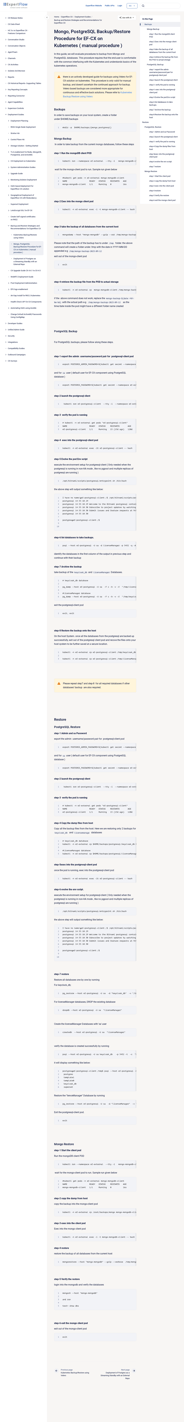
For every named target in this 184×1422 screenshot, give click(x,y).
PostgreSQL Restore (153, 127)
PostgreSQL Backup (155, 64)
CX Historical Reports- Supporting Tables (24, 83)
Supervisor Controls (16, 108)
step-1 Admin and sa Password (162, 132)
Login (120, 6)
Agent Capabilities (15, 102)
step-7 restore (155, 166)
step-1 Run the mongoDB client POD (162, 35)
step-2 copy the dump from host (162, 181)
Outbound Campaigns (17, 354)
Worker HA (15, 133)
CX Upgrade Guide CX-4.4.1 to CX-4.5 (26, 270)
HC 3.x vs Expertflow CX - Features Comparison (18, 31)
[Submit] (143, 5)
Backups (148, 24)
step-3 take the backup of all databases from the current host (162, 50)
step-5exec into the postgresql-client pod (162, 155)
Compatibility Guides (16, 348)
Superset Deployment (19, 204)
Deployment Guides (16, 114)
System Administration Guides (23, 167)
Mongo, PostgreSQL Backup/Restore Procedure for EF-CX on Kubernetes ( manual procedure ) (28, 248)
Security (11, 336)
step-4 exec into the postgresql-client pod (162, 91)
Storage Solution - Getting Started (24, 146)
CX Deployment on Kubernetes (23, 161)
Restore (145, 122)
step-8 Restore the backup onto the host (163, 116)
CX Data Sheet (14, 24)
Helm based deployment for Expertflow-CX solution (22, 187)
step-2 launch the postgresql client (163, 80)
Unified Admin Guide (16, 329)
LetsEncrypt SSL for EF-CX (21, 210)
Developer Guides (15, 323)
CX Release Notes (15, 18)
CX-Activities (13, 64)
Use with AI (126, 18)
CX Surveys (12, 361)
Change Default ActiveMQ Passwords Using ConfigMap (26, 315)
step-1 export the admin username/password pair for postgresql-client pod (161, 72)
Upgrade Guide (17, 173)
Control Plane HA (17, 139)
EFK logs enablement (19, 289)
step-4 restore (155, 191)
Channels (12, 58)
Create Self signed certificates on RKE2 (23, 218)
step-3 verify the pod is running (162, 85)
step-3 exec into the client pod (161, 186)
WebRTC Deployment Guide (22, 277)
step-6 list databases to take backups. (161, 103)
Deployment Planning (19, 121)
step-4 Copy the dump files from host (162, 147)
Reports (11, 77)
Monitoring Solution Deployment (24, 180)
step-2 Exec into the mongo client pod (162, 43)
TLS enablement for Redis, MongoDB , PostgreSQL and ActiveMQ (26, 153)
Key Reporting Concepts (17, 89)
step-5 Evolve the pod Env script (162, 97)
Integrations (13, 342)
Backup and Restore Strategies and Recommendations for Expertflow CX (26, 227)
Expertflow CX (67, 17)
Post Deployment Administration (24, 283)
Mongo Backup (153, 29)
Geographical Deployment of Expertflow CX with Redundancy (24, 196)
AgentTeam (12, 52)
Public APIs (109, 6)
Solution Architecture (16, 71)
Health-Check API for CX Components (26, 302)
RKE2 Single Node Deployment (23, 127)
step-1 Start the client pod (159, 176)
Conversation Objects (16, 46)
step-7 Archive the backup (160, 110)
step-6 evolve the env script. (160, 162)
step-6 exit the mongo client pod (162, 200)
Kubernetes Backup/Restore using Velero (25, 236)
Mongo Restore (151, 171)
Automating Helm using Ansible (23, 308)
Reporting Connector (16, 96)
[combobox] (160, 6)
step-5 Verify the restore (159, 195)
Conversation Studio (16, 39)
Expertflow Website (94, 6)
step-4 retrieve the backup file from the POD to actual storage (163, 58)
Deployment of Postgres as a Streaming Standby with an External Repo (25, 261)
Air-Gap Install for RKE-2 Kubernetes (25, 295)
